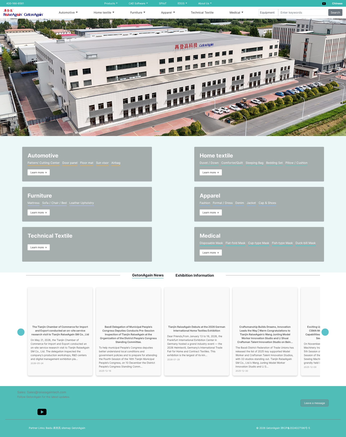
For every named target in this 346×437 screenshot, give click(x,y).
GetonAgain (78, 427)
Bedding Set (274, 163)
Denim (239, 203)
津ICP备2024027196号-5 (295, 427)
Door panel (69, 163)
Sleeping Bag (254, 163)
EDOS (181, 3)
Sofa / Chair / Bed (54, 203)
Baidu (49, 427)
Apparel (167, 12)
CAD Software (137, 3)
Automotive (67, 12)
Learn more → (38, 172)
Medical (235, 12)
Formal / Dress (223, 203)
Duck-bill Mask (306, 243)
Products (110, 3)
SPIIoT (163, 3)
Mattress (33, 203)
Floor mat (86, 163)
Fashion (205, 203)
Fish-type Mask (282, 243)
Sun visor (102, 163)
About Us (204, 3)
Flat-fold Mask (235, 243)
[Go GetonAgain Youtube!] (324, 3)
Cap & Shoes (267, 203)
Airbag (115, 163)
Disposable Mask (211, 243)
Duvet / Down (209, 163)
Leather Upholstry (81, 203)
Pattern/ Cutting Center (44, 163)
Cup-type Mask (258, 243)
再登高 (57, 427)
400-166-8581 (15, 3)
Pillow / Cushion (296, 163)
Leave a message (314, 402)
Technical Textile (202, 12)
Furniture (136, 12)
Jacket (251, 203)
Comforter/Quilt (232, 163)
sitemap (66, 427)
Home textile (103, 12)
